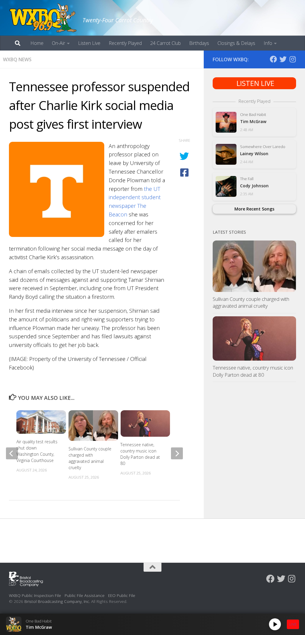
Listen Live (89, 43)
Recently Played (125, 43)
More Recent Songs (254, 209)
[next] (177, 453)
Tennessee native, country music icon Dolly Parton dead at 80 (253, 371)
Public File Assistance (85, 595)
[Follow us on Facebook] (273, 59)
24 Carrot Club (165, 43)
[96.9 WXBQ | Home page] (43, 18)
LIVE (293, 624)
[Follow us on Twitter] (283, 59)
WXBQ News (17, 59)
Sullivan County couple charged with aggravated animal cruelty (251, 302)
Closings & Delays (236, 43)
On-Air (58, 43)
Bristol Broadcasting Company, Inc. (57, 601)
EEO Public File (121, 595)
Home (36, 43)
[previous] (12, 453)
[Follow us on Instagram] (292, 59)
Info (268, 43)
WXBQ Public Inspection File (35, 595)
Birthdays (199, 43)
